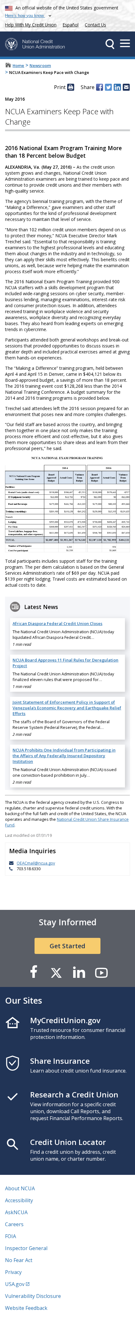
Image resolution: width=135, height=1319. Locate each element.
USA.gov (14, 1284)
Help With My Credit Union (30, 24)
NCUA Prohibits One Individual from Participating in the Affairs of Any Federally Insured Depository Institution (64, 755)
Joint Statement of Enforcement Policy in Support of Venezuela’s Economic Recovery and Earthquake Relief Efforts (67, 707)
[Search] (110, 44)
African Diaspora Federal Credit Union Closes (57, 623)
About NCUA (20, 1188)
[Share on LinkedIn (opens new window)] (117, 87)
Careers (14, 1224)
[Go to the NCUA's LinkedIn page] (78, 972)
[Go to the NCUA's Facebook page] (33, 972)
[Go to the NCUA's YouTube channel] (101, 972)
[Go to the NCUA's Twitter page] (56, 972)
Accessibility (19, 1200)
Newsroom (40, 65)
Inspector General (26, 1248)
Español (70, 25)
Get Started (67, 946)
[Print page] (70, 87)
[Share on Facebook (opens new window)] (99, 87)
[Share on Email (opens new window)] (126, 87)
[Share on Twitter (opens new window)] (108, 87)
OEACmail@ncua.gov (36, 863)
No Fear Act (18, 1260)
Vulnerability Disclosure (33, 1296)
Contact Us (95, 25)
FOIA (10, 1236)
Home (18, 65)
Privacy (13, 1272)
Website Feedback (26, 1308)
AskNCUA (16, 1212)
